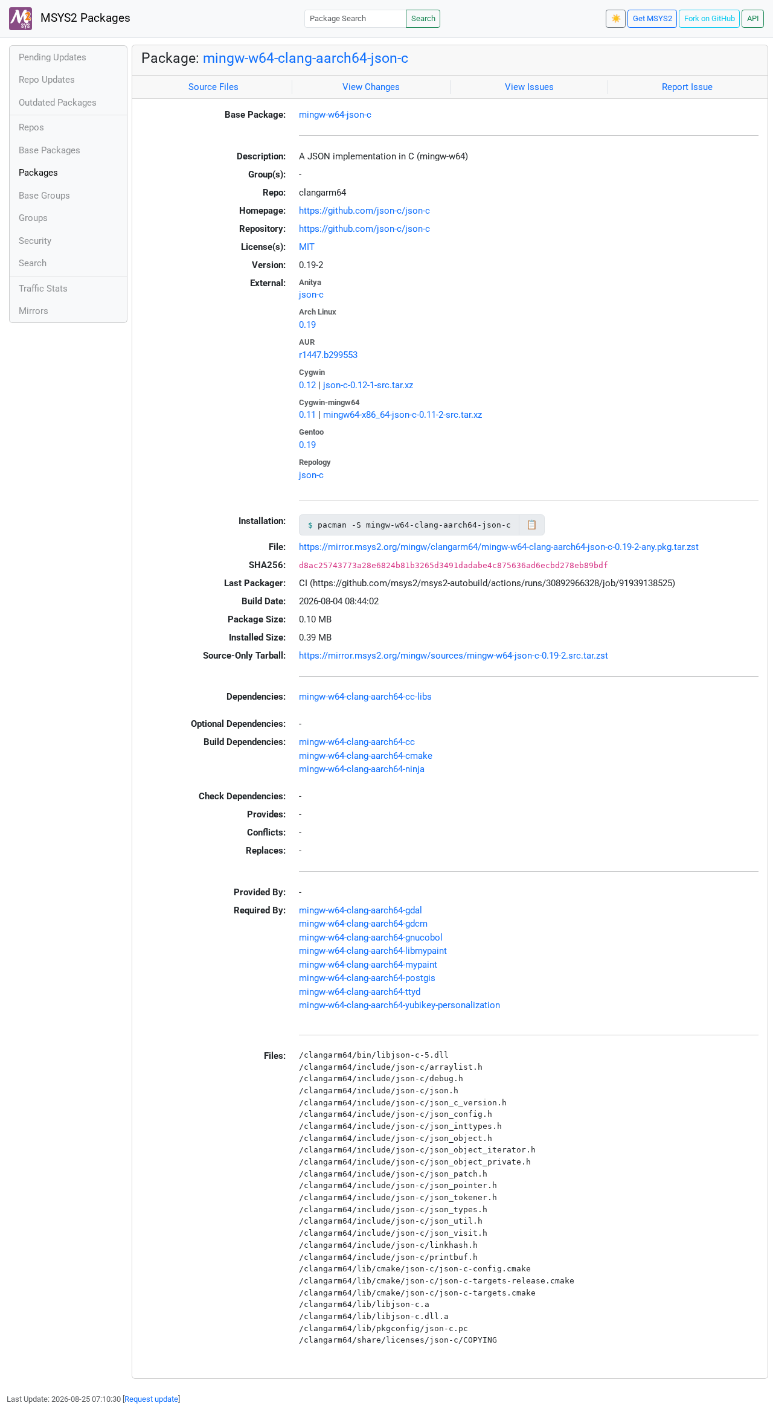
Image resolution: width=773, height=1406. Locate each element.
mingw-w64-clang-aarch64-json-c (305, 58)
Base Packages (49, 150)
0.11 (307, 414)
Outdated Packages (58, 102)
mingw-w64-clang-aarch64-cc (357, 742)
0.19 (307, 324)
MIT (307, 246)
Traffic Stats (43, 288)
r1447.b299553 (328, 355)
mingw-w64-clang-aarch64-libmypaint (373, 950)
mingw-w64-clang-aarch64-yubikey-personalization (399, 1005)
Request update (151, 1399)
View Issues (529, 86)
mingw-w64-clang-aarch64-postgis (367, 978)
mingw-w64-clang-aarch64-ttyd (359, 991)
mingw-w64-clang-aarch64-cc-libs (365, 696)
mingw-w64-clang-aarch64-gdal (360, 910)
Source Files (213, 86)
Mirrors (33, 310)
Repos (31, 127)
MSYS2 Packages (83, 18)
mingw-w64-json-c (335, 114)
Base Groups (44, 195)
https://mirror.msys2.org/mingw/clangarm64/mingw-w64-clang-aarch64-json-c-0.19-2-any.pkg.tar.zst (499, 547)
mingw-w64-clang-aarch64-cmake (365, 755)
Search (423, 18)
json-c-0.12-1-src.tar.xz (368, 385)
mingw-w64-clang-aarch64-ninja (362, 769)
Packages (38, 172)
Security (35, 240)
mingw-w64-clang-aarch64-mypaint (368, 964)
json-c (311, 294)
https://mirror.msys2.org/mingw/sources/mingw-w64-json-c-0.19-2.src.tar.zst (453, 655)
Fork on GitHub (709, 18)
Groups (33, 217)
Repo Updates (47, 79)
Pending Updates (52, 57)
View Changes (371, 86)
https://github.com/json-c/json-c (364, 210)
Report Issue (687, 86)
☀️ (616, 18)
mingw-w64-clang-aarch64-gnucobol (371, 937)
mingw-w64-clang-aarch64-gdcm (363, 923)
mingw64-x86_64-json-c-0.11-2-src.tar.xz (402, 414)
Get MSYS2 (652, 18)
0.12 (307, 385)
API (753, 18)
